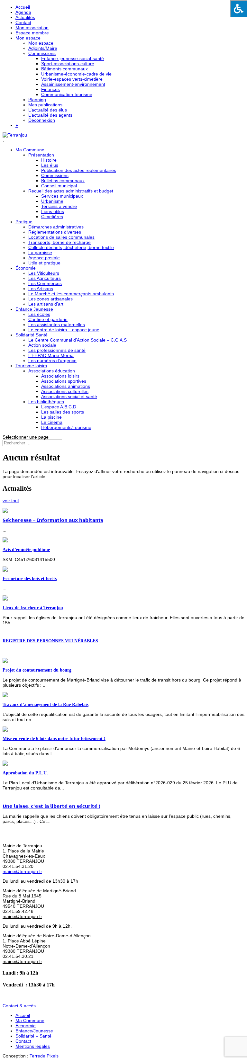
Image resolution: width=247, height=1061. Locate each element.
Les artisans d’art (45, 304)
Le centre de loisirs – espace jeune (63, 329)
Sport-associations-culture (67, 63)
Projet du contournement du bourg (37, 670)
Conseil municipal (59, 185)
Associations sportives (63, 381)
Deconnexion (41, 120)
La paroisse (40, 252)
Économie (25, 268)
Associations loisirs (60, 376)
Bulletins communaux (63, 180)
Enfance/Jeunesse (34, 1030)
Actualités (25, 17)
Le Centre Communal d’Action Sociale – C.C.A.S (77, 340)
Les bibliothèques (46, 401)
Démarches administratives (56, 226)
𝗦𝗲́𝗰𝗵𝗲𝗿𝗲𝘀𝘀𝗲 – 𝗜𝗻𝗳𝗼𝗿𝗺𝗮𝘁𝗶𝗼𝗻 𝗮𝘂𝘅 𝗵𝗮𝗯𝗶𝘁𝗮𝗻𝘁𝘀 (53, 520)
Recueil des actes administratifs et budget (70, 190)
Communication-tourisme (66, 94)
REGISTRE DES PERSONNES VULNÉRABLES (50, 640)
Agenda (23, 12)
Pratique (23, 221)
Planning (37, 99)
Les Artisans (40, 288)
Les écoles (39, 314)
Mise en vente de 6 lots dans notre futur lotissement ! (54, 738)
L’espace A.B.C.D (58, 406)
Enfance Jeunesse (34, 309)
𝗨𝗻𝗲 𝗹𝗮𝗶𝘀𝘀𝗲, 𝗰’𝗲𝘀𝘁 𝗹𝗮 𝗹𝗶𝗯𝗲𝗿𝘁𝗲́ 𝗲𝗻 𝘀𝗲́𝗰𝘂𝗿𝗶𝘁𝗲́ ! (51, 806)
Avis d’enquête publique (26, 549)
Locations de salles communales (61, 237)
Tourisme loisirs (31, 365)
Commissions (42, 53)
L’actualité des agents (50, 115)
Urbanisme (52, 201)
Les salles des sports (62, 412)
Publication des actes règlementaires (78, 170)
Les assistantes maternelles (56, 324)
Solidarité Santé (31, 334)
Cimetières (52, 216)
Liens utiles (52, 211)
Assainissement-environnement (73, 84)
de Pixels (44, 1055)
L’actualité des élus (47, 109)
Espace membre (32, 32)
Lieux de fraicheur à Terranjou (33, 607)
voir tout (11, 500)
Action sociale (42, 345)
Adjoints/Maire (42, 48)
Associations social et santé (69, 396)
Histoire (49, 160)
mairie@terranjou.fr (22, 871)
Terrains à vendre (59, 206)
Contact (23, 22)
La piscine (51, 417)
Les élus (49, 165)
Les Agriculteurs (44, 278)
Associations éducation (51, 370)
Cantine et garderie (48, 319)
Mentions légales (32, 1046)
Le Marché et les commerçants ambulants (71, 293)
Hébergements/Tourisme (66, 427)
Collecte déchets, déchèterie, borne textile (71, 247)
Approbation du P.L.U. (25, 773)
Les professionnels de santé (57, 350)
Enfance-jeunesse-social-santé (72, 58)
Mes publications (45, 104)
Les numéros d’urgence (52, 360)
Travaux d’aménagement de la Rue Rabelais (45, 704)
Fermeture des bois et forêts (30, 578)
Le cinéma (51, 422)
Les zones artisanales (50, 298)
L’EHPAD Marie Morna (51, 355)
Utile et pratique (44, 262)
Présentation (41, 154)
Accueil (22, 7)
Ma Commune (29, 149)
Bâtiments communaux (64, 68)
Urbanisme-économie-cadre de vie (76, 73)
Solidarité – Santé (33, 1036)
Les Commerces (45, 283)
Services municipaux (62, 196)
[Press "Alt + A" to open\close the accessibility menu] (238, 8)
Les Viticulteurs (43, 273)
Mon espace (28, 37)
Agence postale (44, 257)
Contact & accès (19, 1005)
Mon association (32, 27)
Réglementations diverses (54, 232)
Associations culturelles (64, 391)
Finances (50, 89)
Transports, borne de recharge (59, 242)
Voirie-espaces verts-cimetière (72, 79)
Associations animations (65, 386)
